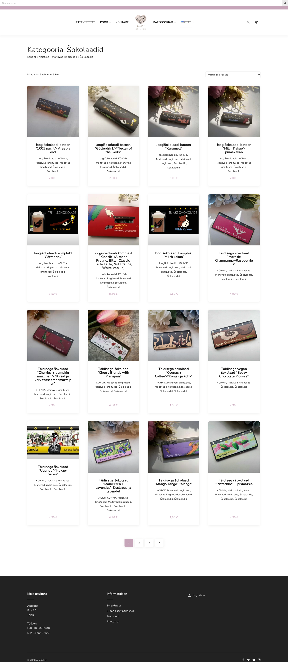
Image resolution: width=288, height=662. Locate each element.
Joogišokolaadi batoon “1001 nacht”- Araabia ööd (53, 148)
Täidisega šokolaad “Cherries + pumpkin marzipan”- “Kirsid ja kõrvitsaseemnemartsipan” (53, 376)
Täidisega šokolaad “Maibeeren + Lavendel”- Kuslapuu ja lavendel (113, 486)
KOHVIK (62, 158)
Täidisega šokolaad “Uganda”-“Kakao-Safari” (53, 470)
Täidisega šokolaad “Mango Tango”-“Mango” (174, 482)
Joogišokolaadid (47, 158)
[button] (256, 22)
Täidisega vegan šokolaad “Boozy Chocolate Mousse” (234, 372)
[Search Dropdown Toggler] (249, 22)
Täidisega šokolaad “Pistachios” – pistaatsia (234, 482)
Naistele (44, 57)
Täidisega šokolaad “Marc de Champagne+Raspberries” (234, 258)
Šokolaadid (59, 167)
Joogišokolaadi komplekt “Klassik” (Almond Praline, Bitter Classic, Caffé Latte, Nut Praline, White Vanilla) (113, 260)
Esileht (31, 57)
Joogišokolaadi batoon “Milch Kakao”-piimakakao (234, 148)
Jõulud (102, 497)
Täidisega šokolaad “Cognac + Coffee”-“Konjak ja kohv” (173, 372)
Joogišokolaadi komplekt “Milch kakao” (174, 255)
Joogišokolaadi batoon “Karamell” (173, 146)
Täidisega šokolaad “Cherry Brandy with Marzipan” (113, 372)
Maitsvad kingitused (64, 57)
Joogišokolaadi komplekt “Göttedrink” (53, 255)
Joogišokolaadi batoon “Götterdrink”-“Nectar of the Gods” (113, 148)
